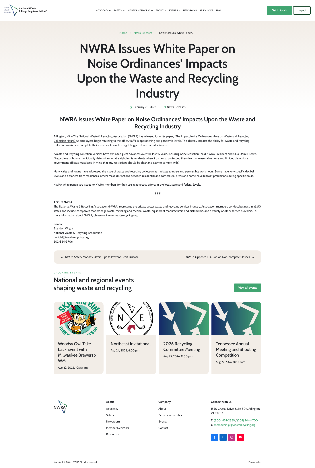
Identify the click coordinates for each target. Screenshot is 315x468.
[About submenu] (165, 10)
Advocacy (112, 408)
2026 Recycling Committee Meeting (181, 346)
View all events (247, 287)
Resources (112, 434)
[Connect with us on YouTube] (240, 437)
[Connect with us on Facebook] (214, 437)
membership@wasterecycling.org (234, 425)
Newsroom (113, 421)
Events (162, 421)
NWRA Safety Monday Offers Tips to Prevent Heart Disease (102, 257)
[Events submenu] (179, 10)
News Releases (143, 33)
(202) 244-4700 (247, 420)
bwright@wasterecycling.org (71, 237)
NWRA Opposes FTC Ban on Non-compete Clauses (218, 257)
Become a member (170, 415)
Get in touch (279, 10)
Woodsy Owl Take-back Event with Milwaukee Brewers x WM (77, 352)
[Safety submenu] (124, 10)
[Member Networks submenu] (152, 10)
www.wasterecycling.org (122, 215)
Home (123, 33)
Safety (110, 415)
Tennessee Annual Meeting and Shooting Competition (236, 349)
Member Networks (117, 428)
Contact (163, 428)
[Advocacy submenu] (110, 10)
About (162, 408)
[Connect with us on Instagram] (231, 437)
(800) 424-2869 (224, 420)
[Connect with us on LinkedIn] (223, 437)
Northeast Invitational (131, 343)
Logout (302, 10)
